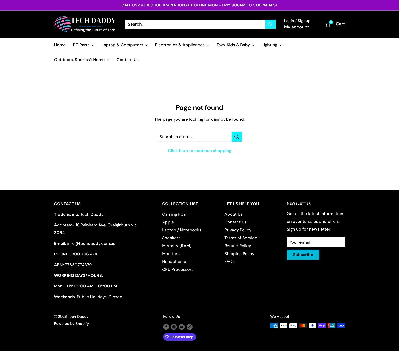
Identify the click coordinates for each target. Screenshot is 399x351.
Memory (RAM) (177, 245)
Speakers (171, 238)
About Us (233, 214)
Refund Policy (237, 245)
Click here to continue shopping (199, 150)
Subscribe (303, 254)
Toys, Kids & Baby (233, 45)
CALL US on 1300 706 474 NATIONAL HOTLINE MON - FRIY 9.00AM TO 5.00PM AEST (199, 5)
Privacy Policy (237, 230)
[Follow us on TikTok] (190, 326)
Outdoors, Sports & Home (79, 59)
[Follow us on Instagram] (174, 326)
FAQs (229, 261)
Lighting (269, 45)
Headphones (174, 261)
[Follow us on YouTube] (182, 326)
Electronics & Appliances (180, 45)
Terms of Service (240, 238)
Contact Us (128, 59)
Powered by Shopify (71, 323)
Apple (168, 222)
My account (296, 27)
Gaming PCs (174, 214)
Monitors (171, 253)
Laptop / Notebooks (181, 230)
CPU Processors (177, 269)
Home (60, 45)
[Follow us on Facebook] (166, 326)
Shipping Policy (239, 253)
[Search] (270, 24)
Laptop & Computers (122, 45)
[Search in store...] (237, 137)
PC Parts (81, 45)
